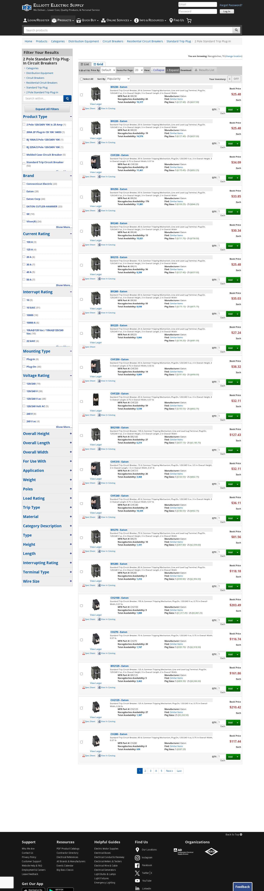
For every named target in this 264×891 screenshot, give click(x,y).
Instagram (147, 858)
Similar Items (176, 98)
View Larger (96, 104)
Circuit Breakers (113, 41)
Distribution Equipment (83, 41)
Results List (206, 70)
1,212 (139, 578)
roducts (64, 20)
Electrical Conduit (109, 857)
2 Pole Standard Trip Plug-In (42, 92)
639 (138, 749)
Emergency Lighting (104, 883)
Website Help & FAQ (32, 866)
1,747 (139, 647)
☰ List (85, 64)
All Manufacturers (71, 861)
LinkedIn (146, 889)
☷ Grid (98, 64)
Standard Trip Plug (179, 41)
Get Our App (32, 883)
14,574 (140, 136)
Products (41, 41)
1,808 (139, 612)
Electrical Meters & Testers (108, 861)
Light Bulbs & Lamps (105, 874)
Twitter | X (147, 873)
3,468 (139, 476)
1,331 (139, 544)
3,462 (139, 681)
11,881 (140, 204)
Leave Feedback (30, 874)
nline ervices (118, 20)
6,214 (139, 442)
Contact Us (27, 853)
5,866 (139, 337)
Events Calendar (65, 866)
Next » (169, 770)
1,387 (139, 715)
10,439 (140, 510)
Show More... (64, 227)
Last (179, 770)
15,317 (140, 102)
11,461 (140, 170)
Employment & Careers (34, 870)
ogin (38, 20)
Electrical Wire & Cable (106, 866)
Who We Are (28, 849)
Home (28, 41)
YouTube (146, 881)
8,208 (139, 272)
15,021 (140, 238)
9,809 (139, 374)
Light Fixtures (101, 878)
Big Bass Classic (65, 870)
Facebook (147, 865)
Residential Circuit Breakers (145, 41)
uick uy (89, 20)
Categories (58, 41)
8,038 (139, 306)
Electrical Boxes (102, 853)
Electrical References (67, 857)
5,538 (139, 408)
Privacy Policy (29, 857)
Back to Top (233, 834)
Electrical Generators (105, 870)
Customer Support (31, 861)
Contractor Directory (67, 853)
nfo (152, 20)
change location (234, 56)
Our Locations (149, 850)
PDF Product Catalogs (68, 849)
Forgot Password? (231, 5)
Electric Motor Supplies (106, 849)
